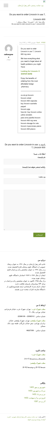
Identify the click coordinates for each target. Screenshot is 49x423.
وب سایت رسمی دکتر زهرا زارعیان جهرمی (24, 417)
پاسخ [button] (39, 42)
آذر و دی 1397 (39, 401)
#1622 (43, 42)
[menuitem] (13, 5)
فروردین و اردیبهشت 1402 (34, 397)
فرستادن (39, 235)
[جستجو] (13, 5)
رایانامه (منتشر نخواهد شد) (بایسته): (33, 167)
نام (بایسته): (41, 157)
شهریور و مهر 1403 (37, 387)
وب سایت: (41, 177)
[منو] (7, 5)
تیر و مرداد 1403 (38, 394)
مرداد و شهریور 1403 (36, 390)
